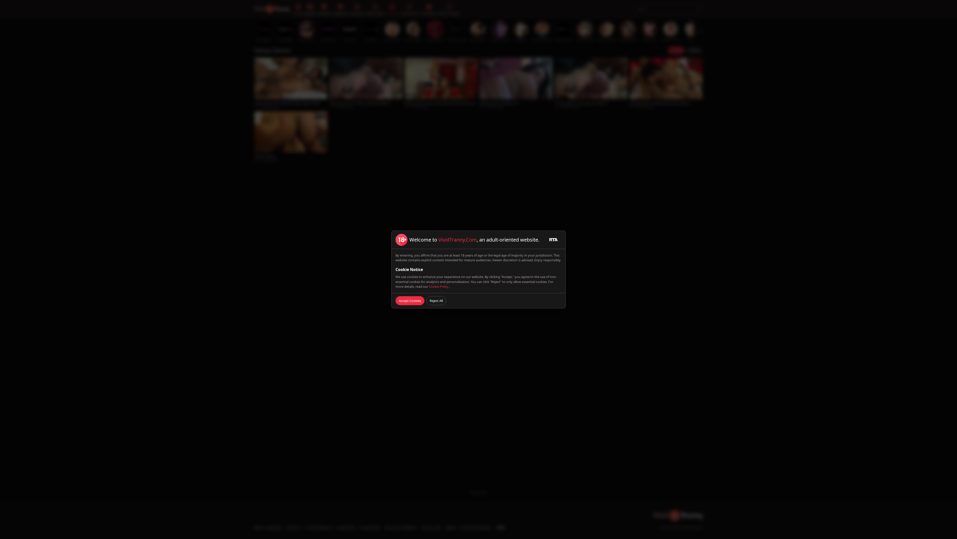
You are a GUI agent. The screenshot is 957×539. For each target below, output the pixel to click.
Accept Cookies (410, 300)
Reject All (436, 300)
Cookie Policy (439, 286)
